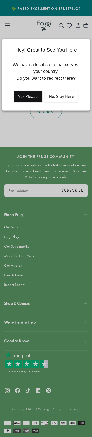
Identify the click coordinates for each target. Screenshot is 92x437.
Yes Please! (28, 96)
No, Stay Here (61, 96)
